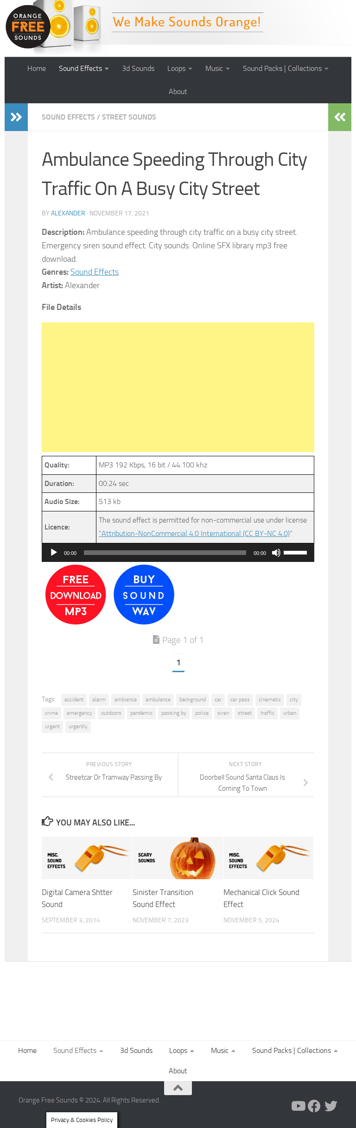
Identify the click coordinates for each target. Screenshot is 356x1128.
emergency (79, 713)
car (218, 699)
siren (223, 713)
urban (289, 713)
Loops (176, 68)
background (192, 699)
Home (36, 68)
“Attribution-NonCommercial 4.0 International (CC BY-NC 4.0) (194, 533)
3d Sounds (138, 68)
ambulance (158, 699)
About (178, 91)
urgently (78, 726)
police (202, 713)
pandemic (141, 713)
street (245, 713)
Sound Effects (80, 68)
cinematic (270, 699)
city (294, 699)
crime (51, 713)
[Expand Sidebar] (16, 117)
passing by (173, 713)
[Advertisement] (178, 387)
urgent (52, 726)
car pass (240, 699)
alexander (68, 213)
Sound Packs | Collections (282, 68)
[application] (178, 552)
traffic (267, 713)
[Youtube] (297, 1106)
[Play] (53, 552)
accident (73, 699)
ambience (125, 699)
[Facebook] (314, 1106)
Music (214, 68)
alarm (99, 699)
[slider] (297, 551)
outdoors (111, 713)
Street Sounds (129, 117)
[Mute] (276, 552)
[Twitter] (330, 1106)
